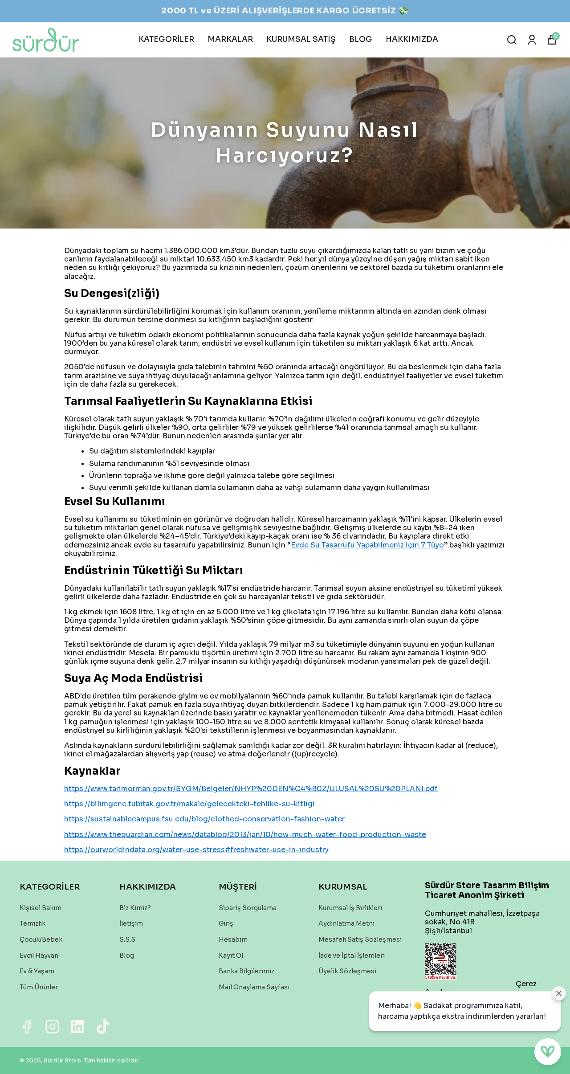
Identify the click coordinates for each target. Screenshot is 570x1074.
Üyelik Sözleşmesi (347, 971)
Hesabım (233, 939)
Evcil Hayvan (39, 955)
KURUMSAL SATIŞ (301, 39)
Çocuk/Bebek (41, 939)
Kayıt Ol (231, 955)
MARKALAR (230, 39)
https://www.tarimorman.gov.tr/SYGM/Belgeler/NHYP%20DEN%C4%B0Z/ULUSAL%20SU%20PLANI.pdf (251, 788)
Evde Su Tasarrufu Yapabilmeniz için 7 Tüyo (367, 545)
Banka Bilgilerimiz (246, 971)
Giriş (226, 923)
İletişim (131, 923)
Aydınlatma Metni (346, 923)
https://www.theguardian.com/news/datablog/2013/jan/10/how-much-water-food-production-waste (245, 834)
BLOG (360, 39)
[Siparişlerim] (531, 39)
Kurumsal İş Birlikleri (350, 908)
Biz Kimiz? (135, 908)
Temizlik (32, 923)
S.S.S (127, 939)
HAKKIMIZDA (412, 39)
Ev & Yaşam (37, 971)
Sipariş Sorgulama (248, 908)
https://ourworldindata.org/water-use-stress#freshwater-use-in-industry (196, 849)
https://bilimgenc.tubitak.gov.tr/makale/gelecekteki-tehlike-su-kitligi (189, 804)
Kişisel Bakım (40, 908)
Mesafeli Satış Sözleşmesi (360, 939)
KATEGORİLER (166, 39)
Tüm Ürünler (39, 987)
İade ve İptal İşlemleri (351, 955)
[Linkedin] (77, 1026)
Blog (126, 955)
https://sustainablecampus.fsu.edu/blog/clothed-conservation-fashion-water (204, 819)
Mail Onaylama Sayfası (254, 987)
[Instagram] (52, 1026)
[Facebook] (27, 1026)
